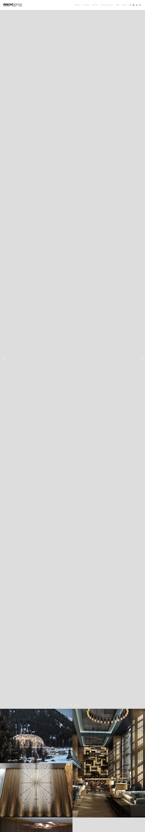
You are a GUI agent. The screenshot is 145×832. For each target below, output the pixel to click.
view (36, 746)
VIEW (36, 800)
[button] (77, 5)
